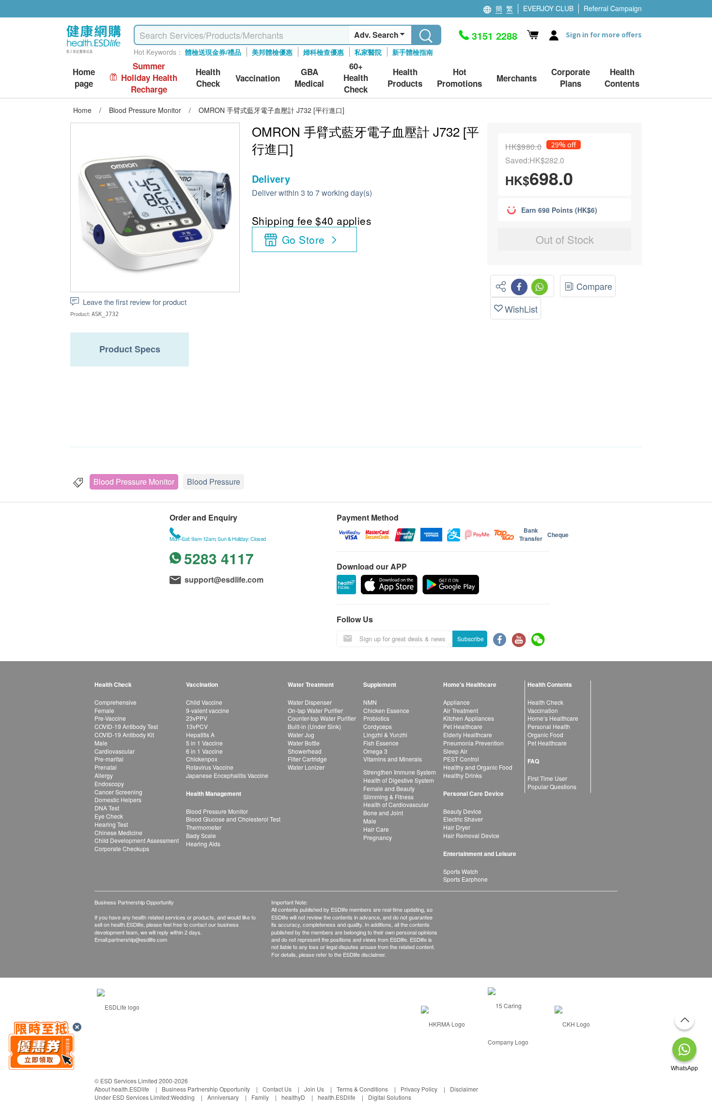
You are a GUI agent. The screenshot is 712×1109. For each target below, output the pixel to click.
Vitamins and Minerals (392, 759)
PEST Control (461, 759)
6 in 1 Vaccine (204, 751)
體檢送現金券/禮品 (213, 52)
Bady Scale (201, 835)
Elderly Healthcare (467, 734)
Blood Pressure (213, 481)
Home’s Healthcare (552, 718)
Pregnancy (377, 837)
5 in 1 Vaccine (204, 743)
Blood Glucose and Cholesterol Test (233, 819)
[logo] (93, 53)
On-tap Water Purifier (315, 710)
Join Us (314, 1089)
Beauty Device (462, 811)
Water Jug (301, 734)
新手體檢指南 (412, 52)
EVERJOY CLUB (548, 8)
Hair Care (376, 829)
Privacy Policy (419, 1089)
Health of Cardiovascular (396, 804)
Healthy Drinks (462, 775)
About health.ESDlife (121, 1089)
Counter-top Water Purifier (322, 718)
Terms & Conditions (362, 1089)
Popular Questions (551, 786)
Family (260, 1097)
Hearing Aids (203, 844)
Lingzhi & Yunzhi (385, 734)
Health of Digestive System (398, 780)
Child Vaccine (204, 702)
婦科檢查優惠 (323, 52)
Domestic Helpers (117, 799)
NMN (370, 702)
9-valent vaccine (207, 710)
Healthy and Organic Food (477, 767)
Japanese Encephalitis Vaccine (227, 775)
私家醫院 (368, 52)
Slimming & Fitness (388, 796)
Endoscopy (109, 783)
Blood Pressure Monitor (133, 481)
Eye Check (108, 816)
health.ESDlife (337, 1097)
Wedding (183, 1097)
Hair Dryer (456, 827)
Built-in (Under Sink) (314, 726)
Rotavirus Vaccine (209, 767)
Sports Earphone (465, 879)
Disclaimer (464, 1089)
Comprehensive (115, 702)
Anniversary (223, 1097)
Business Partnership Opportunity (206, 1089)
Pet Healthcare (462, 726)
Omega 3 (375, 751)
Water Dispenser (310, 702)
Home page (84, 77)
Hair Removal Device (471, 835)
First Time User (547, 778)
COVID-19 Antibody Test (126, 726)
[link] (118, 1005)
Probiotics (376, 718)
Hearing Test (111, 824)
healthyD (293, 1097)
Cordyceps (377, 726)
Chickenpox (201, 759)
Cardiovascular (114, 751)
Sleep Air (455, 751)
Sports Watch (460, 871)
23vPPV (196, 718)
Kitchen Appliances (468, 718)
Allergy (103, 775)
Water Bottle (304, 743)
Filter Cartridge (307, 759)
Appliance (456, 702)
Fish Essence (381, 743)
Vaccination (542, 710)
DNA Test (106, 808)
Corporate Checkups (121, 848)
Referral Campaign (613, 8)
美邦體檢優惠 (272, 52)
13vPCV (197, 726)
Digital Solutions (389, 1097)
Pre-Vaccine (110, 718)
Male (101, 743)
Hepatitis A (200, 734)
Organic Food (545, 734)
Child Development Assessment (136, 840)
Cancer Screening (118, 792)
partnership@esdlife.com (137, 939)
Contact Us (277, 1089)
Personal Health (548, 726)
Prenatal (105, 767)
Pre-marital (109, 759)
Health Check (545, 702)
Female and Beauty (389, 788)
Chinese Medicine (118, 832)
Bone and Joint (383, 812)
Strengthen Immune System (399, 772)
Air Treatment (460, 710)
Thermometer (203, 827)
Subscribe (470, 638)
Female (104, 710)
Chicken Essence (386, 710)
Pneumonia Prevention (473, 743)
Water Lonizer (306, 767)
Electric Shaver (463, 819)
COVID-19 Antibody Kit (124, 734)
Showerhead (305, 751)
